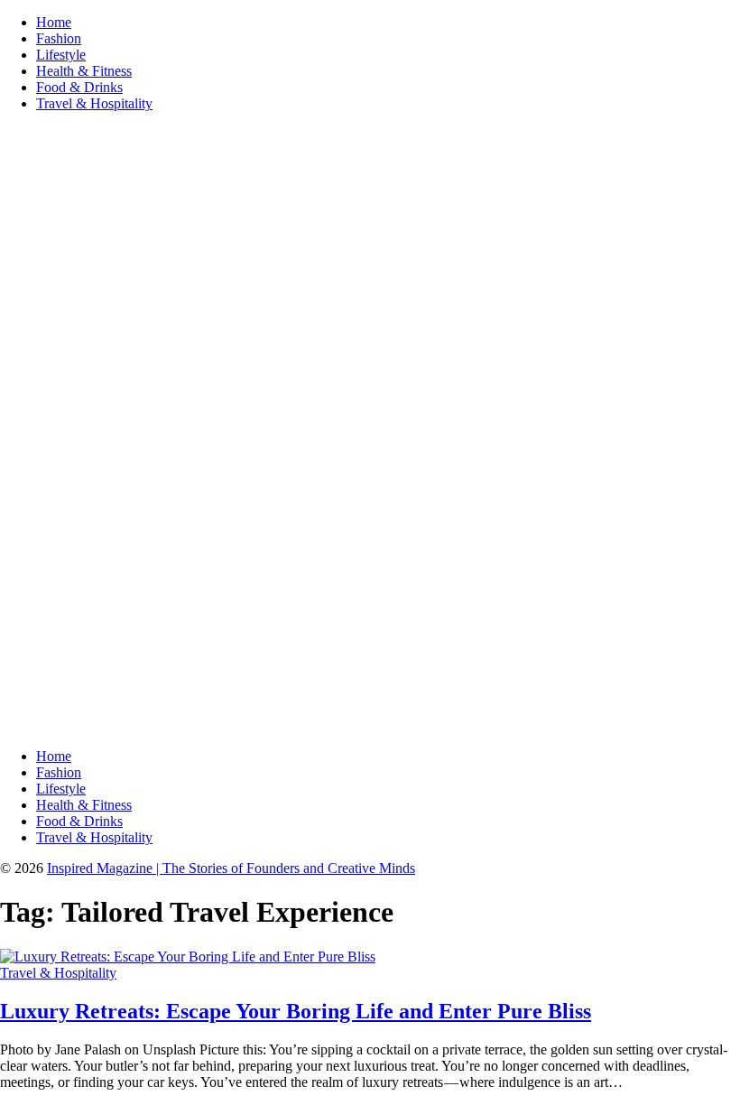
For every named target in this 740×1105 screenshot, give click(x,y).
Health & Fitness (84, 71)
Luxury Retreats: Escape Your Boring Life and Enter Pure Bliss (295, 1011)
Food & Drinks (79, 87)
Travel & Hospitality (94, 103)
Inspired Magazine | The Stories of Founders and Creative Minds (231, 868)
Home (53, 22)
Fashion (58, 38)
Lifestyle (61, 54)
